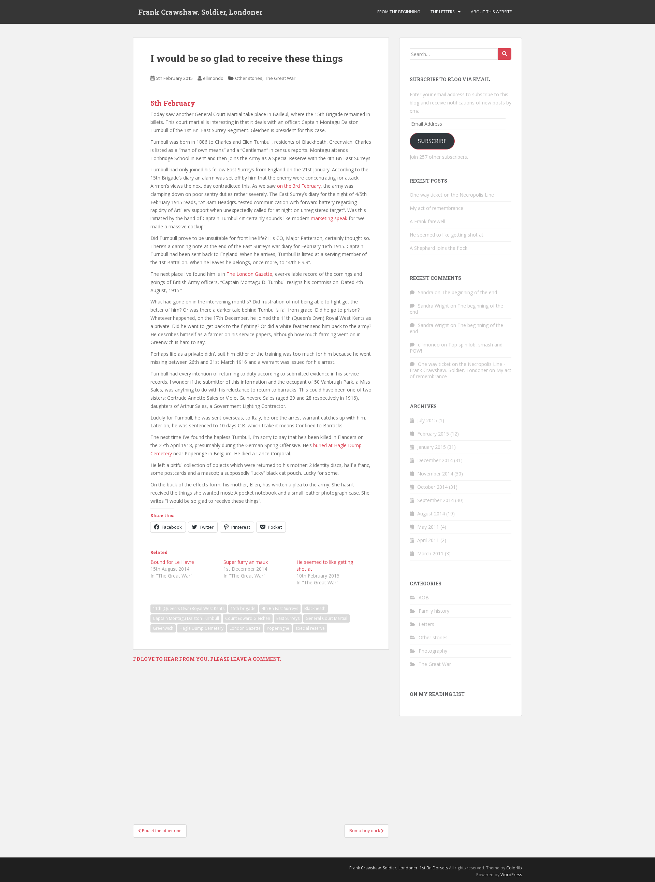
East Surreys (288, 618)
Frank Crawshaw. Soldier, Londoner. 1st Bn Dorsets (398, 868)
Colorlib (514, 868)
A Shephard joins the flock (438, 248)
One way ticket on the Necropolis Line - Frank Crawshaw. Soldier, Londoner (457, 367)
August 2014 (431, 513)
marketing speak (329, 218)
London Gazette (245, 628)
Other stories (248, 78)
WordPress (511, 875)
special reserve (310, 628)
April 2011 (428, 540)
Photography (433, 651)
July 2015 (427, 420)
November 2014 (435, 473)
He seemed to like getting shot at (446, 234)
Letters (426, 624)
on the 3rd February (299, 186)
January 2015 (431, 447)
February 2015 (433, 433)
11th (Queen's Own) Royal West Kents (188, 608)
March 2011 (430, 553)
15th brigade (243, 608)
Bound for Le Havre (172, 562)
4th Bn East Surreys (280, 608)
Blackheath (314, 608)
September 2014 (435, 500)
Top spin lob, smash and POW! (456, 347)
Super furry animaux (245, 562)
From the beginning (398, 12)
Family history (434, 611)
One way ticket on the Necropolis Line (452, 194)
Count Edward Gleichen (247, 618)
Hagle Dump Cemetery (201, 628)
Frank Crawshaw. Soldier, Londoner (200, 12)
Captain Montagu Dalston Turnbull (186, 618)
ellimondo (213, 78)
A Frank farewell (427, 221)
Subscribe (432, 141)
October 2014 (432, 487)
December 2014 (435, 460)
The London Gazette (248, 274)
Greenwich (163, 628)
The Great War (280, 78)
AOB (424, 597)
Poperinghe (278, 628)
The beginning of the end (469, 292)
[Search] (504, 54)
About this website (491, 12)
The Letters (442, 12)
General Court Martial (326, 618)
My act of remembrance (436, 208)
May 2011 (428, 527)
